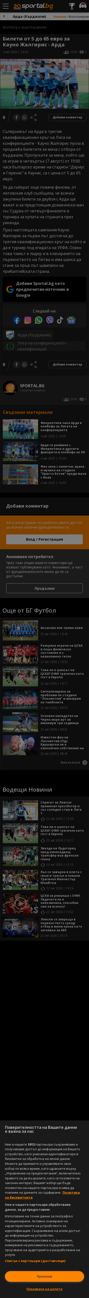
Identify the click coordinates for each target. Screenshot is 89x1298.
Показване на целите (44, 1289)
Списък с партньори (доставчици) (35, 1261)
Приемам (44, 1276)
